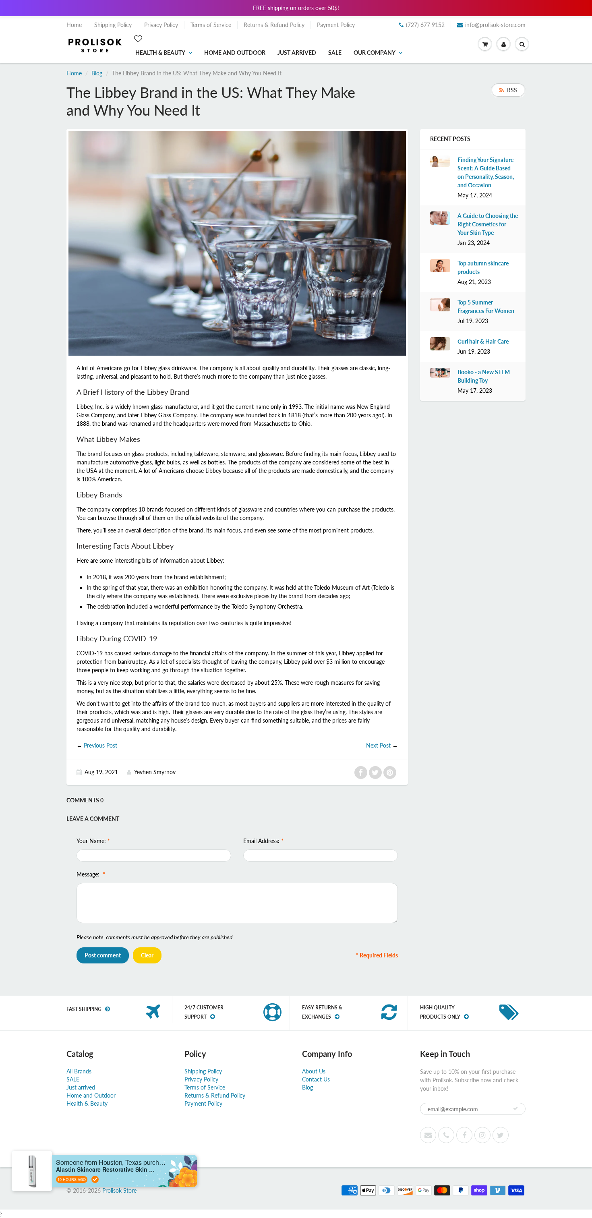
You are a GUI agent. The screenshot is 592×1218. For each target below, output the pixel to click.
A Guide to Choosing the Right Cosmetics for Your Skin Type (487, 224)
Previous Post (100, 745)
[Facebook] (464, 1135)
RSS (512, 90)
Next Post (378, 745)
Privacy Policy (161, 24)
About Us (313, 1071)
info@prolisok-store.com (495, 24)
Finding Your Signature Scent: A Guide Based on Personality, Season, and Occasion (485, 172)
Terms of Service (210, 24)
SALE (335, 52)
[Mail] (428, 1135)
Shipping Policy (113, 24)
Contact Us (316, 1079)
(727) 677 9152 (425, 24)
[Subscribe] (515, 1108)
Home (74, 24)
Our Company (374, 52)
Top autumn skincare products (483, 267)
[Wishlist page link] (138, 39)
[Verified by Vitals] (95, 1179)
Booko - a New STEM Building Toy (483, 376)
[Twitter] (501, 1135)
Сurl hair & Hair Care (483, 341)
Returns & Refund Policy (274, 24)
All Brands (78, 1071)
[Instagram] (482, 1135)
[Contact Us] (446, 1135)
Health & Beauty (160, 52)
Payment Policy (336, 24)
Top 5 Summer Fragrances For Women (485, 306)
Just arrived (296, 52)
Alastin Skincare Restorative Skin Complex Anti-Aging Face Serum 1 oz (106, 1169)
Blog (96, 73)
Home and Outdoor (234, 52)
